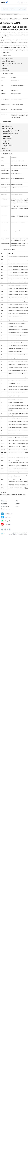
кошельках (24, 446)
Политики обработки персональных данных (17, 534)
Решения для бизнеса (4, 18)
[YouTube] (7, 529)
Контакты (4, 503)
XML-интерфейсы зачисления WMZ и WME (13, 494)
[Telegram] (2, 529)
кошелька (20, 386)
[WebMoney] (7, 2)
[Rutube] (10, 529)
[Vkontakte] (5, 529)
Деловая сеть (5, 506)
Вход (22, 2)
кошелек (10, 399)
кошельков (13, 434)
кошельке (21, 408)
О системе (4, 501)
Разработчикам (5, 509)
